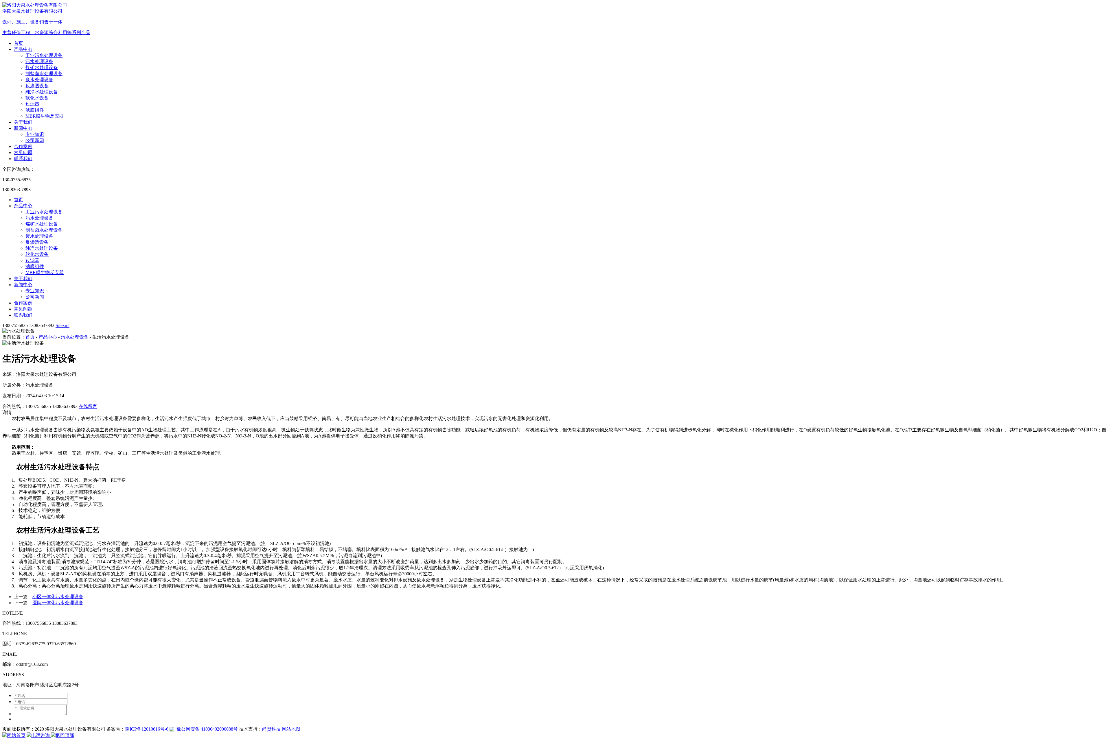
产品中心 (23, 49)
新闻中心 (23, 128)
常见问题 (23, 152)
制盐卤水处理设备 (43, 73)
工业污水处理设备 (43, 55)
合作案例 (23, 146)
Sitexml (62, 325)
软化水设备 (37, 97)
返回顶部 (65, 735)
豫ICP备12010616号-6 (146, 729)
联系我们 (23, 158)
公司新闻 (34, 140)
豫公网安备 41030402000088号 (207, 729)
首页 (18, 43)
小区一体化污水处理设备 (57, 596)
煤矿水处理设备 (41, 67)
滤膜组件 (34, 110)
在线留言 (88, 406)
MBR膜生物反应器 (44, 116)
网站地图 (291, 729)
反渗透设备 (37, 85)
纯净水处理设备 (41, 91)
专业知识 (34, 134)
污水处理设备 (39, 61)
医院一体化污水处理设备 (57, 602)
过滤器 (32, 103)
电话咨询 (41, 735)
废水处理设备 (39, 79)
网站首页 (16, 735)
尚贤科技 (271, 729)
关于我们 (23, 122)
